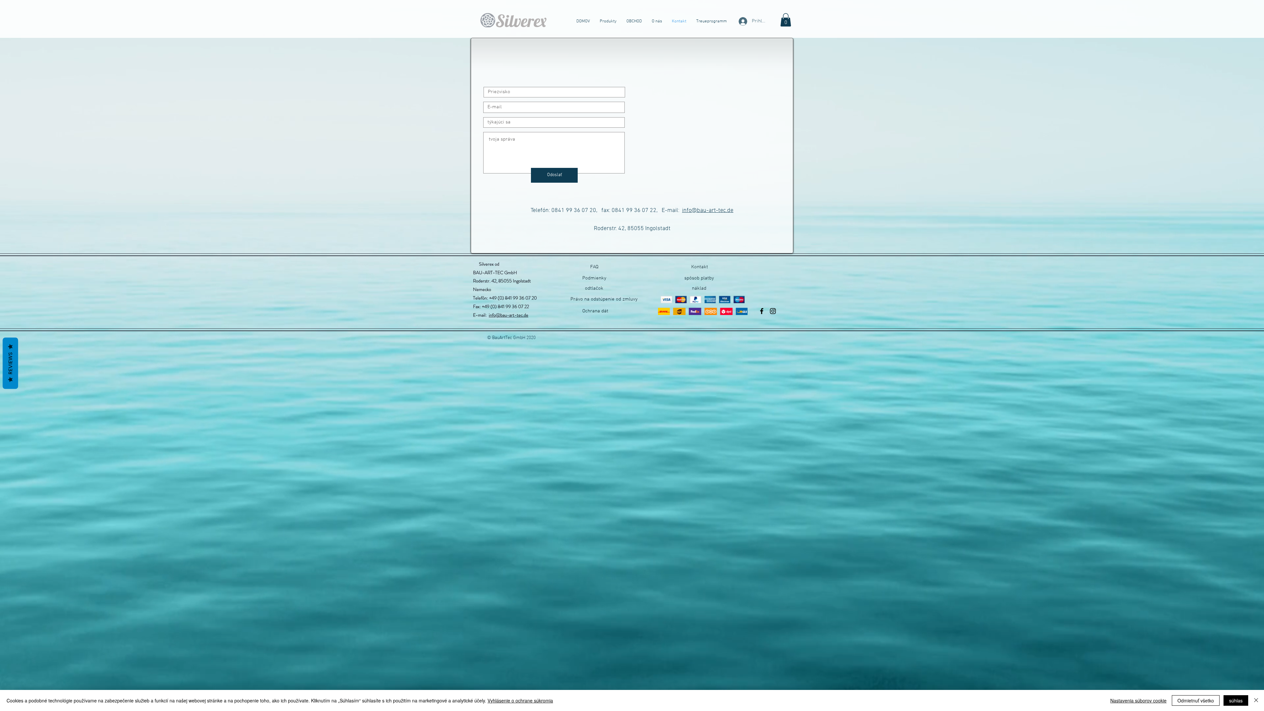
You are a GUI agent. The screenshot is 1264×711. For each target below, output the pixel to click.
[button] (785, 20)
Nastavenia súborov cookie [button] (1138, 700)
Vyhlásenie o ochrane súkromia (520, 700)
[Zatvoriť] (1256, 700)
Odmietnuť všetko (1195, 700)
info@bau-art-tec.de (707, 210)
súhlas (1236, 700)
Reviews (10, 363)
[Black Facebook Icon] (762, 311)
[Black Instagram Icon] (773, 311)
